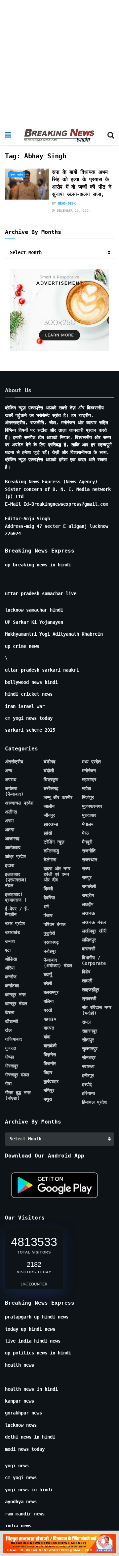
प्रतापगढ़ (51, 942)
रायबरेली (89, 886)
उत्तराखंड (12, 932)
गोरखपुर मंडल (17, 1074)
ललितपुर (89, 939)
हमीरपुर (88, 1075)
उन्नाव (10, 941)
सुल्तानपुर (90, 1048)
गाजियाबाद (13, 1039)
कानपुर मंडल (16, 1003)
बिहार (48, 1072)
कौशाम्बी (11, 1021)
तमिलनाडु (51, 850)
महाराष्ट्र (89, 779)
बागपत (49, 1028)
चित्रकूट (51, 779)
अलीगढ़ (11, 811)
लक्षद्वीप (88, 904)
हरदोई (87, 1084)
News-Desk (67, 203)
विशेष (86, 971)
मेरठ (85, 833)
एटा (8, 950)
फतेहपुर (50, 951)
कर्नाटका (12, 985)
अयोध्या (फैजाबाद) (14, 791)
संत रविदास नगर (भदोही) (96, 1010)
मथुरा (48, 1099)
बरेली (48, 983)
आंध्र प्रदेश (15, 856)
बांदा (47, 1036)
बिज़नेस (50, 1054)
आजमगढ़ (12, 838)
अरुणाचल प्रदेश (19, 803)
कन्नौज (11, 976)
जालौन (49, 806)
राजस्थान (89, 859)
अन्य (8, 770)
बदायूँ (48, 974)
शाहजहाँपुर (90, 989)
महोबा (86, 788)
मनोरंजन (89, 770)
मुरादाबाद (89, 815)
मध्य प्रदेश (91, 761)
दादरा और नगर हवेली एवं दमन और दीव (57, 874)
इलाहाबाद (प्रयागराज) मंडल (16, 880)
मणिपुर (49, 1090)
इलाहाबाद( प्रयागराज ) (16, 897)
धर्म (46, 906)
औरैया (10, 967)
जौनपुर (49, 815)
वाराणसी (88, 948)
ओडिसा (11, 959)
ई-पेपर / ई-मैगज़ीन (17, 911)
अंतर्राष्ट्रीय (14, 761)
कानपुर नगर (15, 994)
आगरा (9, 829)
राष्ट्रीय (88, 895)
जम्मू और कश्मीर (58, 797)
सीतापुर (88, 1039)
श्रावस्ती (89, 998)
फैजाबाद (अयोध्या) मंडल (58, 962)
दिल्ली (48, 888)
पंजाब (48, 915)
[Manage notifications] (103, 1541)
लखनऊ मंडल (94, 922)
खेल (8, 1030)
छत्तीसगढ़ (51, 788)
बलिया (49, 1001)
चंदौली (49, 770)
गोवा (8, 1083)
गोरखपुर (11, 1065)
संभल (86, 1022)
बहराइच (50, 1019)
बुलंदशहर (51, 1081)
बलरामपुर (51, 992)
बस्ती (48, 1010)
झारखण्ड (51, 824)
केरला (9, 1012)
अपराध (10, 779)
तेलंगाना (50, 859)
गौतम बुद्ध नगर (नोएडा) (18, 1095)
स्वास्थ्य (88, 1066)
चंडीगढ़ (50, 761)
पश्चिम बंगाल (54, 924)
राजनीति (89, 850)
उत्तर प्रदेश (17, 174)
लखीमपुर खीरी (94, 931)
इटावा (9, 865)
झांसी (48, 833)
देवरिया (49, 897)
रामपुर (87, 877)
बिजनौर (50, 1063)
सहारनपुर (89, 1030)
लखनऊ (88, 913)
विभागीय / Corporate (94, 960)
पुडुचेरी (49, 933)
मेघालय (88, 824)
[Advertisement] (59, 62)
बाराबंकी (50, 1045)
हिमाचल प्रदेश (94, 1102)
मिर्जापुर (88, 797)
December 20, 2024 (73, 210)
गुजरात (10, 1048)
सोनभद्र (89, 1057)
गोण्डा (9, 1057)
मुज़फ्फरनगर (92, 806)
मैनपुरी (87, 841)
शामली (87, 980)
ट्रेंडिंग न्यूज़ (54, 841)
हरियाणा (88, 1093)
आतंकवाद (12, 847)
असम (9, 820)
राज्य (86, 868)
